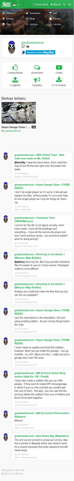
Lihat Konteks (23, 173)
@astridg (19, 162)
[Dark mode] (64, 4)
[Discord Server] (28, 46)
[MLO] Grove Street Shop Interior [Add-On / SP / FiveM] (40, 374)
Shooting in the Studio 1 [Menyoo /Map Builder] (39, 255)
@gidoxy (19, 261)
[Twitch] (23, 46)
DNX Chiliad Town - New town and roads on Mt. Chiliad (39, 156)
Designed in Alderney (13, 470)
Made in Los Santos (12, 473)
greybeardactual (32, 42)
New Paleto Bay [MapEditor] (52, 436)
